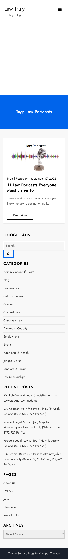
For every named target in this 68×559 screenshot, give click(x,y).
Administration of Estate (18, 272)
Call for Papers (13, 296)
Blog (10, 178)
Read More (20, 215)
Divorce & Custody (15, 328)
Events (7, 344)
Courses (8, 304)
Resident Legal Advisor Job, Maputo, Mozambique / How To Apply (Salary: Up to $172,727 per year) (31, 427)
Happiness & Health (16, 353)
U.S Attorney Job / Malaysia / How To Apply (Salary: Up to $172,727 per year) (31, 411)
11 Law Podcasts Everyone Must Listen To (31, 187)
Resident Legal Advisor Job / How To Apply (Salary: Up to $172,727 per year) (31, 443)
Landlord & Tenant (14, 369)
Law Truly (14, 9)
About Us (9, 483)
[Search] (8, 254)
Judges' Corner (12, 361)
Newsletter (10, 507)
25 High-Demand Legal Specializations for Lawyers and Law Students (30, 398)
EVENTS (8, 491)
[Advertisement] (34, 59)
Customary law (12, 320)
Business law (11, 288)
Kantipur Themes (49, 553)
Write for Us (11, 515)
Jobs (6, 499)
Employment (11, 336)
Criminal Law (11, 312)
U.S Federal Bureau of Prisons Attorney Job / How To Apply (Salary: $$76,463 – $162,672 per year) (32, 459)
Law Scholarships (14, 377)
